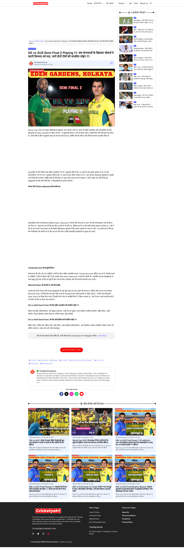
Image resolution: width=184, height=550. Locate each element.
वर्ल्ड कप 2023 (39, 41)
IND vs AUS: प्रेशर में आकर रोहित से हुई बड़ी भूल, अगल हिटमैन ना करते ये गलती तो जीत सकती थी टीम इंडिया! (47, 442)
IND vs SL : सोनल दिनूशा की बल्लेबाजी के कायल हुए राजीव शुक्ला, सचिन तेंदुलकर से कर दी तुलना (143, 79)
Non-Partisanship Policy (97, 522)
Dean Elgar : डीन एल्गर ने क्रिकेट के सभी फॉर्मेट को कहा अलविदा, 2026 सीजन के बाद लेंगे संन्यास (143, 97)
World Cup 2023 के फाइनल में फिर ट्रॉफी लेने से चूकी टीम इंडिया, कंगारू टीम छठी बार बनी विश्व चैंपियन (90, 441)
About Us (144, 3)
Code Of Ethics (94, 512)
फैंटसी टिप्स (97, 3)
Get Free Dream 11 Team (71, 350)
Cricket (121, 3)
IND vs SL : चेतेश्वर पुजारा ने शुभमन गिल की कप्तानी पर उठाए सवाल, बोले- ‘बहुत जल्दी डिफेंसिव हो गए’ (144, 107)
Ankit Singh (77, 437)
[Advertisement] (71, 24)
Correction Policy (95, 515)
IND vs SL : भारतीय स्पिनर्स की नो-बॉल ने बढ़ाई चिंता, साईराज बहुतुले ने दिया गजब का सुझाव (144, 69)
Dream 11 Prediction (104, 531)
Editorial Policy (94, 519)
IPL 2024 (92, 531)
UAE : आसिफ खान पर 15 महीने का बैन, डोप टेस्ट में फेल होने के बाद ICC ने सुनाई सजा (144, 32)
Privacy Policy (149, 542)
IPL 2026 (109, 3)
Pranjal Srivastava (41, 62)
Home (89, 3)
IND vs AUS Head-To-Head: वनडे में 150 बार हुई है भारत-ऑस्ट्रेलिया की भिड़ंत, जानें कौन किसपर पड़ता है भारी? (92, 489)
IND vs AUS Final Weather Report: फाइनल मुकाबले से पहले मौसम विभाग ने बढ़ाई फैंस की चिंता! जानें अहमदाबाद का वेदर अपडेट (134, 489)
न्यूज (130, 3)
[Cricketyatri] (40, 3)
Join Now (102, 336)
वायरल (136, 3)
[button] (151, 3)
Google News (138, 542)
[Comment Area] (112, 63)
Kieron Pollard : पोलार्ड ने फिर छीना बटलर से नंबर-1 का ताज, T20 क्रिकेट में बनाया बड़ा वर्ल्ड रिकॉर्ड (143, 60)
